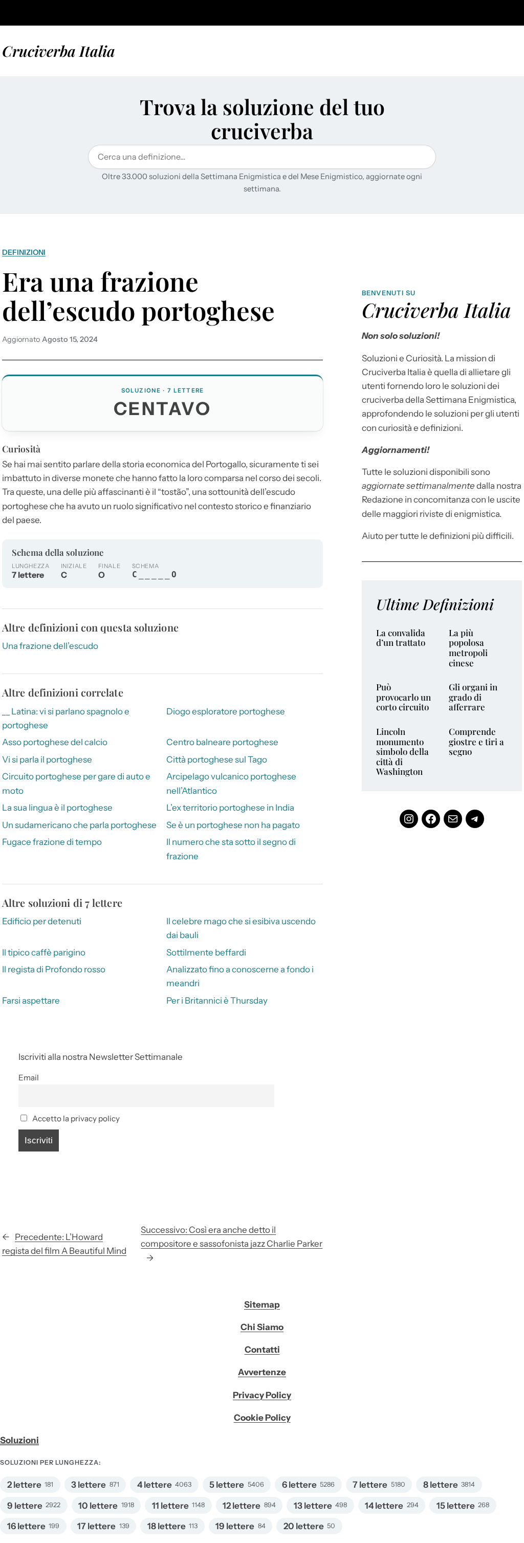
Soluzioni (19, 1440)
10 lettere (98, 1506)
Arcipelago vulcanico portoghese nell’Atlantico (231, 783)
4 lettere (154, 1485)
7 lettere (370, 1485)
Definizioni (24, 252)
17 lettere (96, 1526)
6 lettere (299, 1485)
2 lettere (24, 1485)
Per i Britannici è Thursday (217, 1000)
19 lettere (234, 1526)
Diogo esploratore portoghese (225, 711)
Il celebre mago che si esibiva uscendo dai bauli (241, 928)
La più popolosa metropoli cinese (468, 648)
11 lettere (170, 1506)
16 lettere (26, 1526)
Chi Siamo (262, 1327)
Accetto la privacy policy (75, 1118)
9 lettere (24, 1506)
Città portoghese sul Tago (216, 759)
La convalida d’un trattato (400, 638)
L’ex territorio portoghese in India (230, 807)
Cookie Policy (262, 1417)
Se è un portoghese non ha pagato (233, 825)
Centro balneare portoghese (222, 742)
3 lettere (88, 1485)
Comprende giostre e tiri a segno (476, 742)
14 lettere (384, 1506)
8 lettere (440, 1485)
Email (28, 1077)
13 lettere (313, 1506)
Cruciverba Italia (58, 50)
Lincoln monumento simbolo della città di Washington (402, 752)
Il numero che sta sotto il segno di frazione (231, 849)
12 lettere (241, 1506)
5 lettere (226, 1485)
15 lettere (455, 1506)
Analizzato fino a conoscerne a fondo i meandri (240, 976)
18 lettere (166, 1526)
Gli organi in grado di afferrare (473, 697)
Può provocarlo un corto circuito (403, 697)
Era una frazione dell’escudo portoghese (138, 296)
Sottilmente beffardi (206, 952)
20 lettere (303, 1526)
